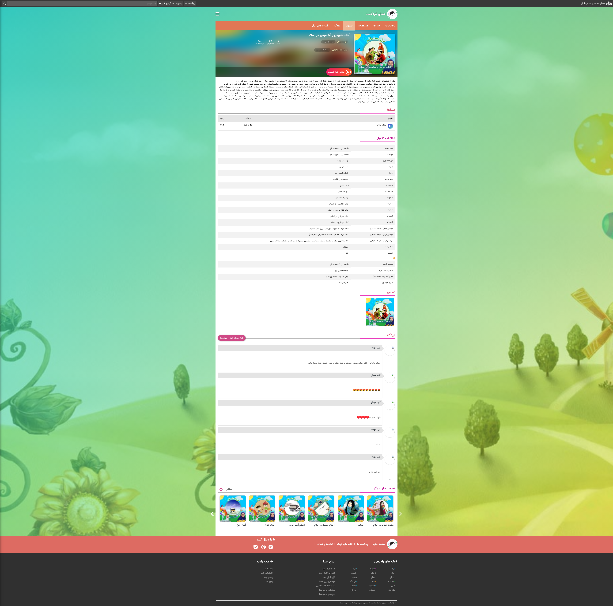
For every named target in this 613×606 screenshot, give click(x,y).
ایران (354, 569)
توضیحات (390, 26)
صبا (373, 581)
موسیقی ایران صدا (327, 581)
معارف (353, 586)
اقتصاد (372, 569)
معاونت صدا (268, 569)
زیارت (354, 577)
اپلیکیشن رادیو (267, 573)
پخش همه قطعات (336, 72)
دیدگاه (337, 26)
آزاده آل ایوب (328, 41)
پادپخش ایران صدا (327, 594)
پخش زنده (268, 577)
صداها (376, 26)
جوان (373, 577)
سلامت (391, 581)
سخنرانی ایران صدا (327, 590)
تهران (392, 577)
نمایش (372, 590)
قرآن (393, 586)
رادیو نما (269, 581)
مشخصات (363, 26)
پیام (392, 573)
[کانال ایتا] (263, 548)
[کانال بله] (255, 548)
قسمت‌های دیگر (320, 26)
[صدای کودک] (270, 548)
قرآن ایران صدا (329, 577)
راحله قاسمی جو (322, 49)
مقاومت (391, 590)
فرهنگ (353, 581)
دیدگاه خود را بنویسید (229, 338)
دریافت (320, 72)
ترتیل (373, 573)
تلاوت (353, 573)
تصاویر (349, 26)
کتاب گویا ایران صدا (327, 573)
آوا (393, 569)
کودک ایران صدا (328, 569)
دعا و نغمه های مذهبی (325, 586)
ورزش (353, 590)
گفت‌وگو (371, 586)
